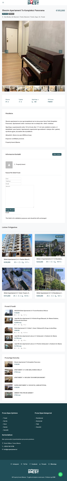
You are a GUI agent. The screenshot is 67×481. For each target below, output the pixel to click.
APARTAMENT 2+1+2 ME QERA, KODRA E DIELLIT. (28, 370)
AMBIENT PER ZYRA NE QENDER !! (23, 393)
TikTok (25, 464)
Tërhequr (11, 13)
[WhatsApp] (60, 474)
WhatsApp (53, 464)
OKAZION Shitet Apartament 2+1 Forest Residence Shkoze (31, 310)
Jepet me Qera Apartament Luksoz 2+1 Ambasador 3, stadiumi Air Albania (35, 336)
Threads (43, 464)
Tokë (37, 424)
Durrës (5, 421)
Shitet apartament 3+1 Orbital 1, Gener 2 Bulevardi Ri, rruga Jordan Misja (35, 328)
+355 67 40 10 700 (9, 446)
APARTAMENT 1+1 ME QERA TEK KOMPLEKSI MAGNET (29, 377)
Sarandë (5, 430)
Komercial (39, 421)
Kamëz (5, 427)
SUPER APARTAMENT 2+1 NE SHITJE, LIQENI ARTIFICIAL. (30, 385)
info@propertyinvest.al (10, 449)
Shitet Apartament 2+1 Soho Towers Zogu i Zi (19, 293)
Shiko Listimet (56, 154)
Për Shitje (5, 13)
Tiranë (5, 418)
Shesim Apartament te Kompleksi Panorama (27, 362)
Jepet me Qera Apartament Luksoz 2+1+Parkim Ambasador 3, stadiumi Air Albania (38, 344)
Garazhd (38, 427)
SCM (54, 477)
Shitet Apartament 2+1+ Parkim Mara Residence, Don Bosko (23, 259)
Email (7, 212)
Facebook (34, 464)
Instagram (16, 464)
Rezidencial (39, 418)
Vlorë (5, 424)
